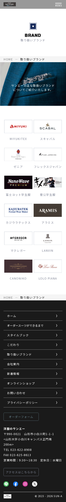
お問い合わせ (16, 393)
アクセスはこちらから (21, 472)
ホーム (11, 316)
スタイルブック (18, 335)
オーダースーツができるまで (25, 325)
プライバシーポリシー (22, 402)
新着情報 (13, 374)
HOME (8, 59)
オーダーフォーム (21, 417)
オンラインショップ (21, 383)
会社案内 (13, 364)
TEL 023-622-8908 (18, 450)
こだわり (13, 345)
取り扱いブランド (19, 354)
